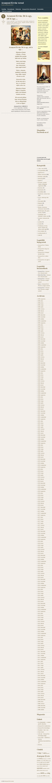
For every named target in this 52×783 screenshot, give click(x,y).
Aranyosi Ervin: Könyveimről (29, 9)
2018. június (40, 495)
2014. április (40, 595)
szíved (40, 770)
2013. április (40, 619)
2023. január (40, 385)
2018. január (40, 505)
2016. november (41, 533)
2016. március (41, 549)
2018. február (41, 503)
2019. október (41, 463)
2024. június (40, 351)
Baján (27, 21)
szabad (43, 766)
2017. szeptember (42, 513)
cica (47, 758)
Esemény (40, 188)
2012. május (40, 641)
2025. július (40, 325)
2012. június (40, 639)
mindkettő (15, 22)
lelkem (38, 764)
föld (47, 760)
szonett (39, 224)
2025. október (41, 319)
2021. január (40, 433)
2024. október (41, 343)
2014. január (40, 601)
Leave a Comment (16, 23)
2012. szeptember (42, 633)
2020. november (41, 437)
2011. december (41, 651)
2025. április (40, 331)
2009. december (41, 699)
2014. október (41, 583)
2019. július (40, 469)
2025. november (41, 317)
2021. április (40, 427)
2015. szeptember (42, 561)
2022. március (41, 405)
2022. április (40, 403)
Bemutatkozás (10, 9)
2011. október (41, 655)
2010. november (41, 677)
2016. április (40, 547)
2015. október (41, 559)
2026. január (40, 313)
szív (33, 22)
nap (47, 764)
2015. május (40, 569)
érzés (46, 775)
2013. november (41, 605)
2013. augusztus (41, 611)
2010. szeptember (42, 681)
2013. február (41, 623)
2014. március (41, 597)
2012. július (40, 637)
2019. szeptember (42, 465)
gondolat (49, 760)
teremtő (46, 770)
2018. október (41, 487)
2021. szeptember (42, 417)
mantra (39, 205)
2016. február (41, 551)
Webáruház (18, 9)
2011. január (40, 673)
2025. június (40, 327)
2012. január (40, 649)
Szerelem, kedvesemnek (43, 218)
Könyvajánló (40, 201)
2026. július (40, 301)
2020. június (40, 447)
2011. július (40, 661)
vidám (45, 773)
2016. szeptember (42, 537)
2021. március (41, 429)
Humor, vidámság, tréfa (43, 197)
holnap (39, 762)
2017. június (40, 519)
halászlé (8, 22)
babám (24, 21)
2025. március (41, 333)
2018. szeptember (42, 489)
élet (44, 776)
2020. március (41, 453)
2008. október (41, 709)
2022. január (40, 409)
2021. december (41, 411)
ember (38, 760)
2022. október (41, 391)
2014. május (40, 593)
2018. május (40, 497)
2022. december (41, 387)
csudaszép (31, 21)
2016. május (40, 545)
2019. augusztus (41, 467)
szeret (46, 766)
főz (33, 21)
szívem (43, 770)
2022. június (40, 399)
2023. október (41, 367)
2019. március (41, 477)
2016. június (40, 543)
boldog (41, 758)
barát (38, 758)
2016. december (41, 531)
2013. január (40, 625)
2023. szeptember (42, 369)
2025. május (40, 329)
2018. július (40, 493)
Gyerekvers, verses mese (44, 194)
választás (8, 23)
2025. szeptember (42, 321)
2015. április (40, 571)
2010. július (40, 685)
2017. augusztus (41, 515)
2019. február (41, 479)
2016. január (40, 553)
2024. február (41, 359)
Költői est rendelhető (7, 11)
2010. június (40, 687)
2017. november (41, 509)
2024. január (40, 361)
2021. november (41, 413)
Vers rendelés (41, 231)
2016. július (40, 541)
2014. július (40, 589)
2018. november (41, 485)
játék (44, 762)
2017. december (41, 507)
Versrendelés (40, 9)
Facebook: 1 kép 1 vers (43, 730)
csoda (49, 758)
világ (48, 773)
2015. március (41, 573)
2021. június (40, 423)
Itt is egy (11, 22)
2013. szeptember (42, 609)
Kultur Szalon (41, 732)
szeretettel (44, 768)
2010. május (40, 689)
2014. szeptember (42, 585)
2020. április (40, 451)
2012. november (41, 629)
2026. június (40, 303)
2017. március (41, 525)
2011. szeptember (42, 657)
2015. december (41, 555)
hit (37, 762)
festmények (40, 189)
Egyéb (39, 180)
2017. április (40, 523)
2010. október (41, 679)
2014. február (41, 599)
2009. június (40, 701)
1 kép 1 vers (41, 168)
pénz (49, 764)
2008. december (41, 705)
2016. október (41, 535)
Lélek (40, 764)
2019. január (40, 481)
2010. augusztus (41, 683)
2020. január (40, 457)
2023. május (40, 377)
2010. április (40, 691)
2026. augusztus (41, 299)
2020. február (41, 455)
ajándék (48, 753)
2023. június (40, 375)
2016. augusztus (41, 539)
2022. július (40, 397)
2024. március (41, 357)
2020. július (40, 445)
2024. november (41, 341)
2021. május (40, 425)
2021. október (41, 415)
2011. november (41, 653)
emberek (42, 760)
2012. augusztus (41, 635)
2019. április (40, 475)
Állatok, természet (42, 174)
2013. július (40, 613)
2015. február (41, 575)
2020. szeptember (42, 441)
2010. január (40, 697)
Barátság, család (42, 176)
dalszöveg (12, 21)
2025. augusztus (41, 323)
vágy (39, 775)
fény (45, 760)
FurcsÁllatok (41, 192)
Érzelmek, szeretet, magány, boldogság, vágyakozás (42, 184)
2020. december (41, 435)
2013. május (40, 617)
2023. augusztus (41, 371)
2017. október (41, 511)
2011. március (41, 669)
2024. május (40, 353)
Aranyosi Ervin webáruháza (44, 726)
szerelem (27, 22)
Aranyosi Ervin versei (12, 3)
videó (39, 235)
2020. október (41, 439)
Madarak (40, 203)
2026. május (40, 305)
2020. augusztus (41, 443)
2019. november (41, 461)
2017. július (40, 517)
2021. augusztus (41, 419)
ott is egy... (19, 22)
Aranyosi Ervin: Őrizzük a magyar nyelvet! (43, 280)
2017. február (41, 527)
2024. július (40, 349)
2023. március (41, 381)
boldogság (44, 758)
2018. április (40, 499)
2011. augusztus (41, 659)
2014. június (40, 591)
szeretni (47, 768)
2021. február (41, 431)
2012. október (41, 631)
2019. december (41, 459)
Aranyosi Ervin (20, 21)
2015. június (40, 567)
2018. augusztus (41, 491)
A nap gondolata (41, 170)
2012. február (41, 647)
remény (40, 766)
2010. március (41, 693)
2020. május (40, 449)
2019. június (40, 471)
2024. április (40, 355)
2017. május (40, 521)
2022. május (40, 401)
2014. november (41, 581)
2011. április (40, 667)
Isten (41, 762)
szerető (31, 22)
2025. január (40, 337)
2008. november (41, 707)
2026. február (41, 311)
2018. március (41, 501)
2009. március (41, 703)
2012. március (41, 645)
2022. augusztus (41, 395)
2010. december (41, 675)
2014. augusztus (41, 587)
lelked (48, 762)
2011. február (41, 671)
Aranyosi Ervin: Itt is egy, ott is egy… (19, 17)
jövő (46, 762)
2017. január (40, 529)
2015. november (41, 557)
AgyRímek (40, 172)
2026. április (40, 307)
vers (11, 23)
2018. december (41, 483)
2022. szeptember (42, 393)
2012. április (40, 643)
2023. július (40, 373)
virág (37, 775)
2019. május (40, 473)
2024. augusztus (41, 347)
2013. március (41, 621)
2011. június (40, 663)
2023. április (40, 379)
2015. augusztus (41, 563)
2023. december (41, 363)
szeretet (40, 222)
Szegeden (24, 22)
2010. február (41, 695)
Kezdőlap (4, 9)
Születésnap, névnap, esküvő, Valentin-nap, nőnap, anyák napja (43, 227)
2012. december (41, 627)
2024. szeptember (42, 345)
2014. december (41, 579)
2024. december (41, 339)
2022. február (41, 407)
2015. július (40, 565)
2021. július (40, 421)
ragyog (38, 766)
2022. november (41, 389)
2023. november (41, 365)
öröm (49, 775)
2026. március (41, 309)
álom (42, 775)
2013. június (40, 615)
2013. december (41, 603)
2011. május (40, 665)
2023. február (41, 383)
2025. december (41, 315)
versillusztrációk (41, 233)
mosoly (44, 764)
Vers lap (40, 744)
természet (38, 773)
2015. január (40, 577)
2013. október (41, 607)
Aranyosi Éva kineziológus (44, 728)
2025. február (41, 335)
